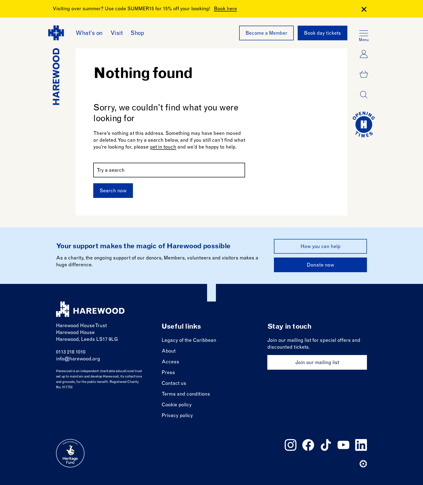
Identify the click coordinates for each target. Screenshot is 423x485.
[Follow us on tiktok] (326, 445)
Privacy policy (177, 416)
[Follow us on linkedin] (361, 445)
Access (170, 362)
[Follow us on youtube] (343, 445)
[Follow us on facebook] (308, 445)
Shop (137, 34)
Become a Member (266, 33)
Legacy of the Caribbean (189, 340)
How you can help (321, 247)
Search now (113, 191)
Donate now (320, 265)
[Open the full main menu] (363, 33)
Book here (225, 9)
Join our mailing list (317, 363)
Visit (116, 34)
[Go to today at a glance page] (363, 124)
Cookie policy (177, 405)
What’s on (89, 34)
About (169, 351)
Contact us (174, 383)
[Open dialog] (363, 94)
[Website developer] (363, 463)
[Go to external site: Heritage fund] (70, 453)
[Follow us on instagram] (290, 445)
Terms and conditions (186, 394)
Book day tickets (322, 33)
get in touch (163, 147)
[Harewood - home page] (90, 309)
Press (168, 373)
